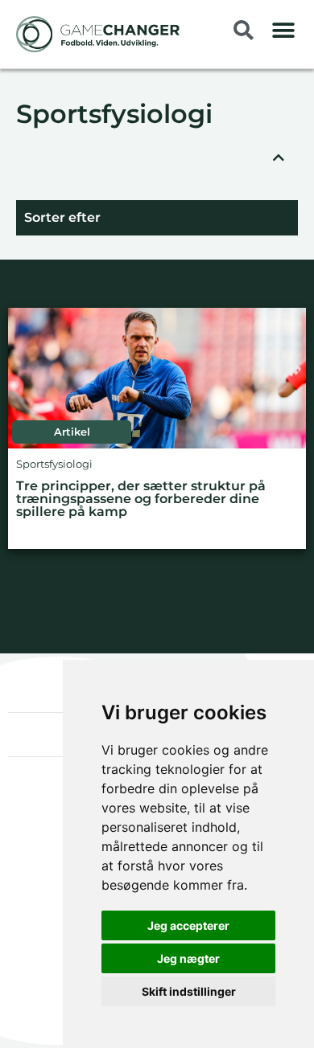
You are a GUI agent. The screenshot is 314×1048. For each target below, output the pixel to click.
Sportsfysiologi (114, 115)
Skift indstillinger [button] (189, 991)
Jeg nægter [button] (188, 958)
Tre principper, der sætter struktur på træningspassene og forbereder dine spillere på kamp (141, 499)
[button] (284, 30)
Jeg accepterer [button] (188, 925)
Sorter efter (62, 217)
